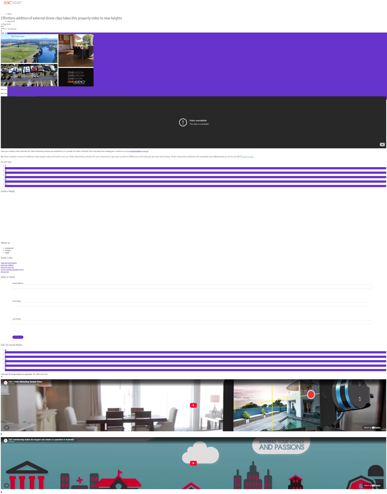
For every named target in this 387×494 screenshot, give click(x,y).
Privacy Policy (16, 59)
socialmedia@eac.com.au (138, 151)
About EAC (11, 21)
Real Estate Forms (17, 36)
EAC (2, 33)
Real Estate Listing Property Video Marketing (59, 33)
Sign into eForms (7, 267)
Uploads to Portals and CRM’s (25, 96)
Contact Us (15, 51)
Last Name (16, 319)
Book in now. (248, 156)
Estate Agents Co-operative (21, 374)
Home (9, 14)
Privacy (8, 250)
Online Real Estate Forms (24, 44)
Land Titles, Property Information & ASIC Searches (33, 81)
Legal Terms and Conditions (21, 66)
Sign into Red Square (9, 263)
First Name (16, 301)
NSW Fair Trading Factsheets (25, 51)
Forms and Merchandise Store (12, 270)
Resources (5, 272)
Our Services (11, 29)
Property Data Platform (23, 74)
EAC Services (10, 33)
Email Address (17, 283)
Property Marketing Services (21, 89)
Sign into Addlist (7, 265)
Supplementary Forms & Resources (27, 59)
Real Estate (36, 33)
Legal (7, 252)
